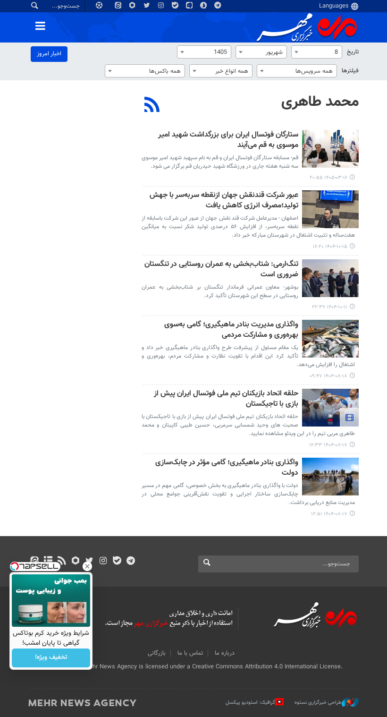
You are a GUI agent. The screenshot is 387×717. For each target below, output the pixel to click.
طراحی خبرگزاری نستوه (318, 703)
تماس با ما (190, 653)
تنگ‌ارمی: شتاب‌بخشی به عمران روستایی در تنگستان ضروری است (221, 270)
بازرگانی (157, 653)
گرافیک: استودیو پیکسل (250, 703)
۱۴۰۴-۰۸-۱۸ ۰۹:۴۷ (328, 376)
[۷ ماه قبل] (330, 209)
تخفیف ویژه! (51, 658)
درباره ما (225, 653)
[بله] (117, 561)
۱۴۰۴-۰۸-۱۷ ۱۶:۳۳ (328, 445)
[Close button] (87, 566)
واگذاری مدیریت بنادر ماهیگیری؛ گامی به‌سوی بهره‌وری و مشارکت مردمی (231, 330)
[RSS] (152, 106)
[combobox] (316, 52)
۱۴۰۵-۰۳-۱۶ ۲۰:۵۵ (328, 178)
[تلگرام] (130, 561)
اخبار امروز (49, 54)
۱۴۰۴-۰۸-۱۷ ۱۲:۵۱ (329, 514)
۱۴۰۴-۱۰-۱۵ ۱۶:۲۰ (330, 247)
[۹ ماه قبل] (330, 339)
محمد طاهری (320, 102)
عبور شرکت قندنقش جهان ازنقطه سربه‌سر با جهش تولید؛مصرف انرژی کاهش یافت (224, 201)
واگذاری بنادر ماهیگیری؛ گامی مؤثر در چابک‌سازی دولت (226, 468)
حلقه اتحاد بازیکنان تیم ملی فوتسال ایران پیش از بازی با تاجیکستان (226, 399)
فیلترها (350, 71)
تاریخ (353, 52)
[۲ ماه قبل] (330, 149)
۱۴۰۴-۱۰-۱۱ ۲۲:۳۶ (329, 307)
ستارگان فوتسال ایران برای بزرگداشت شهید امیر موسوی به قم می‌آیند (228, 140)
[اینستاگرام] (103, 561)
